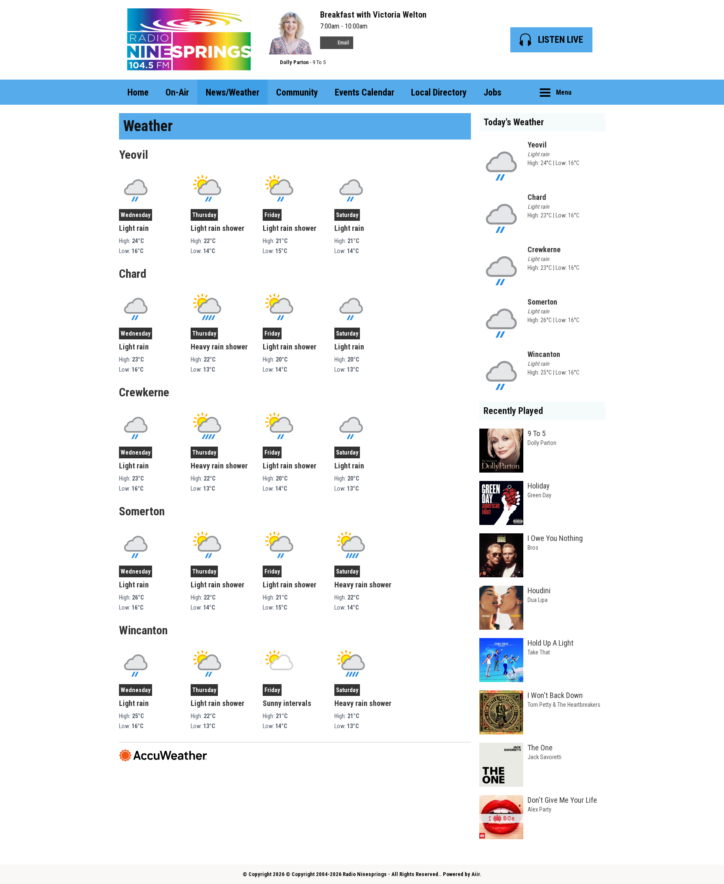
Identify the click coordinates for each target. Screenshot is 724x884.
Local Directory (439, 92)
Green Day (539, 495)
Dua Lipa (537, 600)
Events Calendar (364, 92)
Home (138, 92)
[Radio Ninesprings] (189, 39)
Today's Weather (514, 122)
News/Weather (232, 92)
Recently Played (513, 411)
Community (297, 92)
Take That (538, 652)
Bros (532, 547)
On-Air (177, 92)
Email (342, 43)
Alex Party (539, 809)
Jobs (493, 92)
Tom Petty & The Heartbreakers (563, 704)
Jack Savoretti (544, 757)
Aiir (475, 874)
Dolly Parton (294, 62)
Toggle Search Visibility (592, 92)
